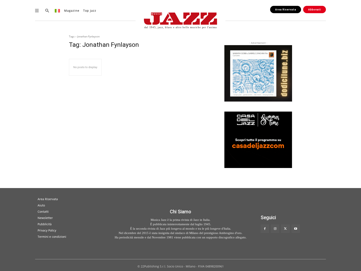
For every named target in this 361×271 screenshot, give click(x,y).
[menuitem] (57, 10)
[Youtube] (296, 229)
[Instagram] (275, 229)
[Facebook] (265, 229)
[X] (285, 229)
